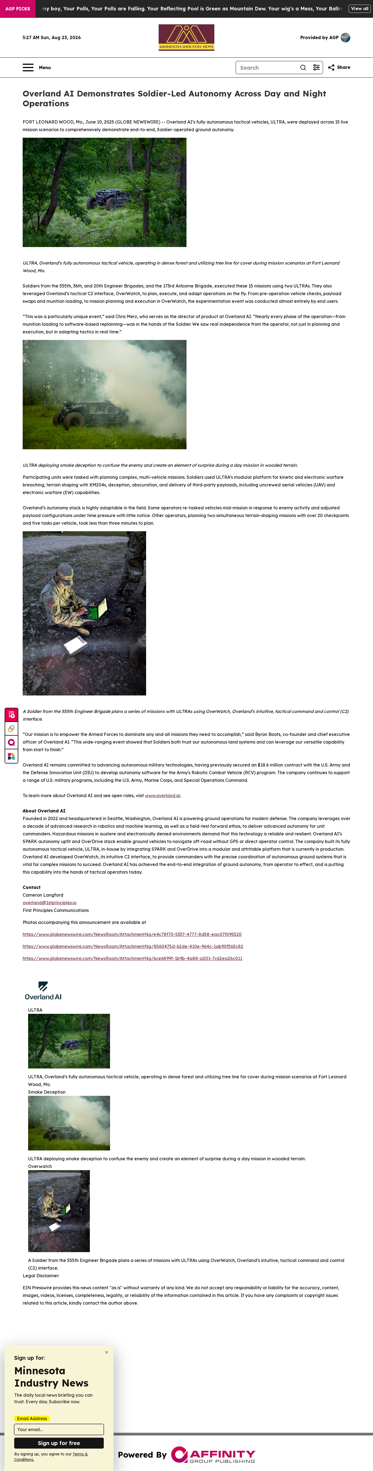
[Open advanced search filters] (316, 67)
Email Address (32, 1418)
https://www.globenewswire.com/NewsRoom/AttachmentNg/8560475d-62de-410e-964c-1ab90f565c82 (133, 946)
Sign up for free (59, 1443)
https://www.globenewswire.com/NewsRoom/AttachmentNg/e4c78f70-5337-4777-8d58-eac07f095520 (132, 934)
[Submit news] (11, 715)
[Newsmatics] (11, 756)
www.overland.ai (162, 795)
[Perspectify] (11, 729)
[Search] (303, 67)
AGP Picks (17, 8)
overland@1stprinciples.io (49, 902)
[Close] (106, 1352)
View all (359, 8)
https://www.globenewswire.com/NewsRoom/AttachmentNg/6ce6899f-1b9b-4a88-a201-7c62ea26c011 (132, 958)
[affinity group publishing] (11, 742)
